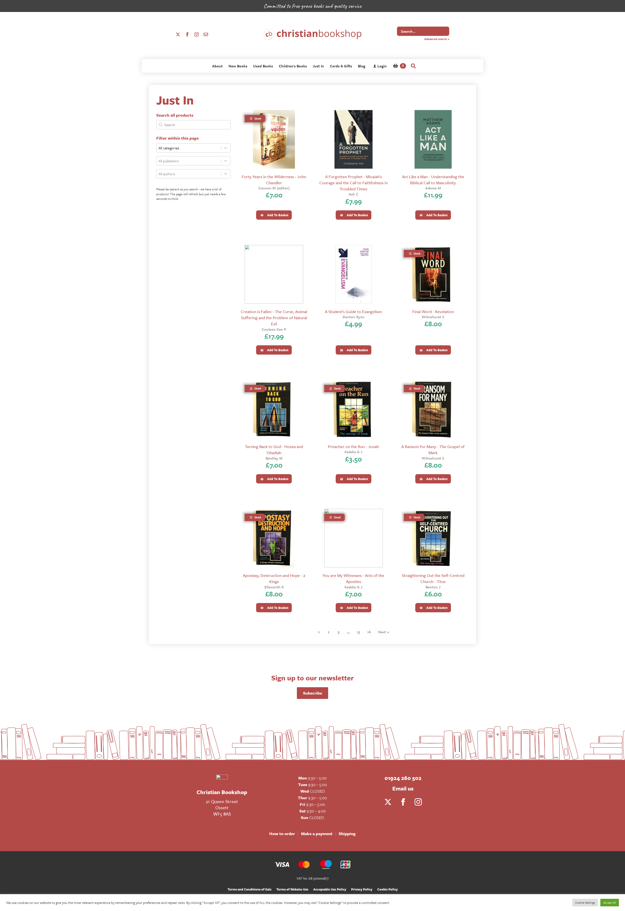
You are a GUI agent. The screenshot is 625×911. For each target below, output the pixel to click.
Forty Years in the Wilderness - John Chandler (274, 180)
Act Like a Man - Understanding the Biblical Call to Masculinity (433, 180)
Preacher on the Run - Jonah (353, 446)
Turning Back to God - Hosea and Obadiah (274, 449)
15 (358, 632)
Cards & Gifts (341, 66)
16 (369, 632)
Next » (383, 632)
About (217, 66)
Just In (318, 66)
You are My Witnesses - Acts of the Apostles (353, 578)
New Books (238, 66)
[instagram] (196, 34)
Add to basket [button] (277, 215)
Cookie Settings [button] (585, 902)
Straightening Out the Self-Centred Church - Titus (433, 578)
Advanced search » (436, 39)
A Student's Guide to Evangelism (353, 311)
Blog (361, 66)
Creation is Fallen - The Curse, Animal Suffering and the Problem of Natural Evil (274, 317)
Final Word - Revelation (433, 311)
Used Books (263, 66)
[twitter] (178, 34)
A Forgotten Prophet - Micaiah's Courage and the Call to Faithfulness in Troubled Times (353, 183)
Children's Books (293, 66)
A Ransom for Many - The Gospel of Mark (433, 449)
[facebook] (187, 34)
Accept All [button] (609, 902)
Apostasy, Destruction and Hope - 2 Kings (274, 578)
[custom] (206, 34)
